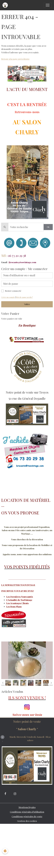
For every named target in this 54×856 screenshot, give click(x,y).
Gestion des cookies (27, 820)
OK (48, 227)
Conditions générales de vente (27, 816)
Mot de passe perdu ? (24, 297)
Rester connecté (13, 290)
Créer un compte (8, 297)
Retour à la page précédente (15, 58)
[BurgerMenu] (47, 5)
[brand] (6, 5)
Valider (27, 304)
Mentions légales (27, 807)
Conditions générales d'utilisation (27, 811)
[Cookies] (5, 851)
